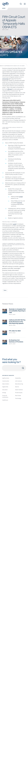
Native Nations (19, 389)
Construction (5, 381)
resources (19, 202)
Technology (18, 398)
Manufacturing (19, 384)
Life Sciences (18, 381)
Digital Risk (5, 386)
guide (14, 224)
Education (5, 389)
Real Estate (18, 395)
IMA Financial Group (5, 4)
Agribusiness (5, 378)
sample (21, 196)
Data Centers (5, 384)
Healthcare (5, 400)
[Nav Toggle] (24, 4)
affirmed (9, 89)
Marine (17, 386)
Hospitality (18, 378)
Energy (4, 392)
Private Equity (18, 392)
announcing (5, 79)
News (3, 8)
